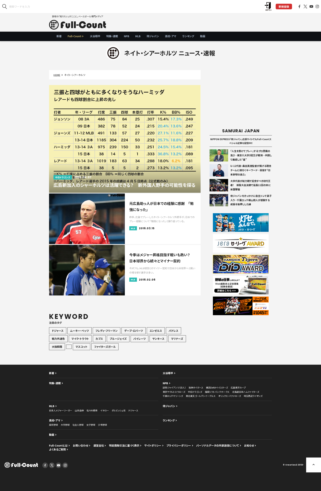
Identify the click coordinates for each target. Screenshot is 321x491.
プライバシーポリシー (178, 445)
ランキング (188, 36)
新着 (59, 36)
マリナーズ (177, 338)
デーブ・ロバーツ (133, 330)
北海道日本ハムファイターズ (245, 391)
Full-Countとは (58, 445)
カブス (99, 338)
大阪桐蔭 (57, 346)
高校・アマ (170, 36)
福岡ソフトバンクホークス (217, 391)
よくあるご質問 (57, 449)
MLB (138, 36)
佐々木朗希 (92, 410)
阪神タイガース (196, 387)
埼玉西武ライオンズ (253, 395)
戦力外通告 (58, 338)
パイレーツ (139, 338)
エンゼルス (156, 330)
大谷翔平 (95, 36)
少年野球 (102, 424)
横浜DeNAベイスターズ (217, 387)
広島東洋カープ (238, 387)
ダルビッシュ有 (119, 410)
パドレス (173, 330)
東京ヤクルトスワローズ (174, 391)
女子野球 (90, 424)
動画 (202, 36)
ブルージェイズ (118, 338)
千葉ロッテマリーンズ (173, 395)
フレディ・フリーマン (106, 330)
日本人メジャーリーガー (60, 410)
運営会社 (98, 445)
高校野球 (53, 424)
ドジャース (58, 330)
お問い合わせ (80, 445)
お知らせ (249, 445)
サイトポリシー (152, 445)
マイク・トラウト (80, 338)
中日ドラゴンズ (195, 391)
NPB (126, 36)
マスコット (81, 346)
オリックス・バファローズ (229, 395)
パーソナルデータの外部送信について (217, 445)
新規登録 (284, 6)
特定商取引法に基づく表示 (124, 445)
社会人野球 (78, 424)
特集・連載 (112, 36)
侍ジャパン (153, 36)
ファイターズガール (105, 346)
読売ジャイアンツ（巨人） (174, 387)
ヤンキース (158, 338)
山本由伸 (79, 410)
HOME (57, 75)
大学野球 (65, 424)
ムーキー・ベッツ (79, 330)
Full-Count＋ (76, 36)
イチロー (104, 410)
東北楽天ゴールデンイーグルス (200, 395)
